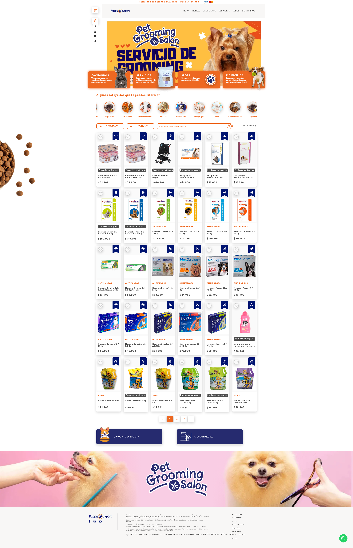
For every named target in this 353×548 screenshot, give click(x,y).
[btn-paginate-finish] (191, 419)
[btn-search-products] (229, 126)
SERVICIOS (224, 11)
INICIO (185, 11)
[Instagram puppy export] (95, 31)
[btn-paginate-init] (162, 419)
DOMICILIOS (248, 11)
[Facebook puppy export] (95, 26)
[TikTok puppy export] (95, 41)
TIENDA (196, 11)
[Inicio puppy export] (120, 11)
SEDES (236, 11)
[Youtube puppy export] (95, 36)
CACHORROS (209, 11)
